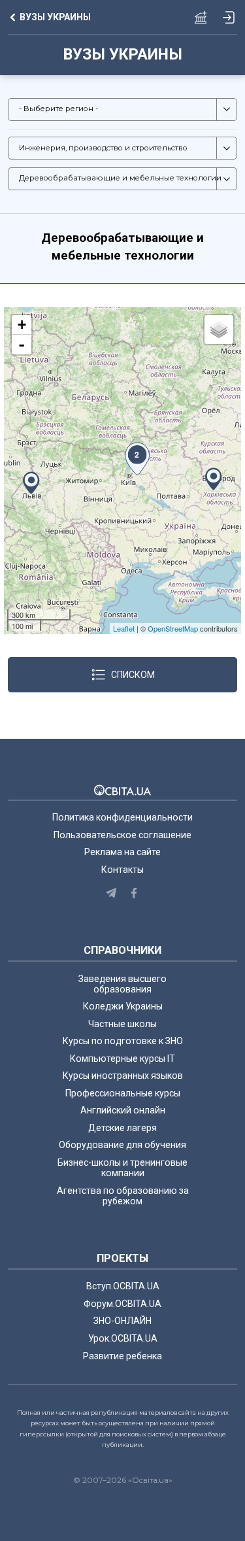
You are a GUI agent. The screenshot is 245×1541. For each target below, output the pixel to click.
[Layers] (218, 329)
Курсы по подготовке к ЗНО (123, 1041)
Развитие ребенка (122, 1356)
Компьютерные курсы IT (122, 1058)
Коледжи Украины (123, 1006)
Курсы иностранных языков (123, 1075)
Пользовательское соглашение (122, 835)
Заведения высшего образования (122, 984)
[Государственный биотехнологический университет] (213, 478)
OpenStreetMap (173, 628)
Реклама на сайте (122, 852)
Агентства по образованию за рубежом (123, 1195)
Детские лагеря (122, 1128)
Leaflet (124, 628)
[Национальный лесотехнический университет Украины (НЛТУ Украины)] (31, 482)
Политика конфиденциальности (122, 817)
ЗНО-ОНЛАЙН (122, 1320)
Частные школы (122, 1024)
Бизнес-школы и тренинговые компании (122, 1167)
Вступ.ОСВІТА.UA (122, 1286)
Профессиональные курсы (122, 1093)
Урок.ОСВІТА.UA (122, 1338)
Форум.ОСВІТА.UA (122, 1303)
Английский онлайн (122, 1110)
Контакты (122, 869)
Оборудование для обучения (122, 1145)
